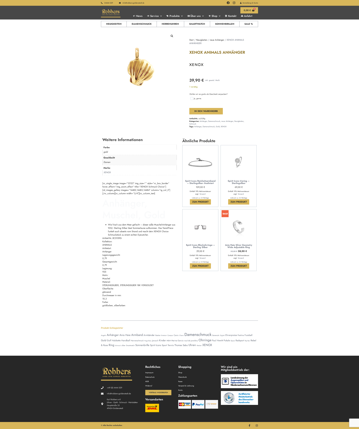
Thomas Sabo (181, 345)
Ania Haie (125, 335)
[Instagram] (234, 2)
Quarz (233, 340)
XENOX (223, 126)
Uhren (192, 345)
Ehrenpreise (231, 335)
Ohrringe (205, 340)
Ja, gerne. (198, 98)
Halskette (116, 340)
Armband (137, 335)
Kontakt (232, 16)
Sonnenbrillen (224, 24)
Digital (222, 335)
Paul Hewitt (217, 340)
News (139, 16)
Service (154, 16)
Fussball (248, 335)
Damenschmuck (142, 24)
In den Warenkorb (206, 111)
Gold (218, 126)
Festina (241, 335)
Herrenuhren (170, 24)
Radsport (240, 340)
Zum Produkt (200, 201)
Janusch (155, 340)
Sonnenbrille (142, 345)
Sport (164, 345)
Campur (170, 335)
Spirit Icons (155, 345)
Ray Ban (247, 341)
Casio (176, 335)
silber (123, 345)
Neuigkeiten (114, 24)
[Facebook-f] (249, 425)
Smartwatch (197, 24)
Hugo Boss (147, 341)
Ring (111, 345)
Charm (181, 335)
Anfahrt (248, 16)
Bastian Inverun (161, 335)
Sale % (248, 24)
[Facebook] (228, 2)
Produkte (175, 16)
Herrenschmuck (137, 340)
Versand (202, 194)
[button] (171, 36)
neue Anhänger (217, 39)
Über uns (195, 16)
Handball (125, 340)
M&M (169, 340)
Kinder (162, 340)
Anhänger (203, 121)
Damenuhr (215, 335)
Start (191, 39)
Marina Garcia (177, 340)
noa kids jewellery (191, 340)
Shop (214, 16)
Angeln (103, 335)
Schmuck (192, 124)
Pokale (227, 340)
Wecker (199, 345)
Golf (109, 340)
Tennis (171, 345)
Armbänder (149, 335)
